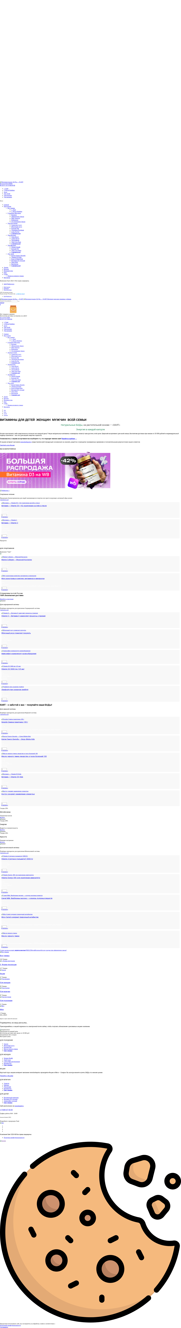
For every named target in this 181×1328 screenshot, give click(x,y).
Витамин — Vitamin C (9, 523)
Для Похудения (12, 223)
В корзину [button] (4, 517)
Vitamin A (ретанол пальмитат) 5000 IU (17, 859)
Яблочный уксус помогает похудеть (16, 633)
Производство (8, 271)
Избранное (14, 220)
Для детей (7, 193)
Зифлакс (6, 1085)
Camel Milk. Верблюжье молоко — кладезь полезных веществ (26, 898)
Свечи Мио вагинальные (12, 1061)
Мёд (2, 1010)
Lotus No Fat (15, 232)
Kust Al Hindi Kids (17, 259)
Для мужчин (8, 195)
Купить (2, 817)
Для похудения (6, 1001)
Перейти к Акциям (6, 1076)
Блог (5, 272)
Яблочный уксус (16, 227)
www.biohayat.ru (25, 442)
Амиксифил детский (10, 1101)
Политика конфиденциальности (14, 1137)
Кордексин (14, 264)
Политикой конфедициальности (10, 1325)
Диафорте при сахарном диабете (14, 690)
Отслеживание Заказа (18, 221)
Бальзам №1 (7, 1088)
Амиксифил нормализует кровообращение (18, 654)
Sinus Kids (14, 262)
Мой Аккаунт (15, 218)
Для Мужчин (12, 235)
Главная (6, 205)
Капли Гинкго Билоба (18, 255)
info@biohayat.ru (9, 284)
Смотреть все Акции (7, 445)
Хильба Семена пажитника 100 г (14, 722)
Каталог (6, 269)
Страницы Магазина (14, 213)
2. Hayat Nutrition (9, 190)
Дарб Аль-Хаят (16, 242)
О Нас (6, 274)
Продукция (7, 206)
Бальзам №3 (15, 249)
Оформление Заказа (17, 216)
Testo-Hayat (15, 237)
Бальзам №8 (15, 228)
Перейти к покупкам (6, 599)
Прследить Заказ (8, 290)
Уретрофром (15, 240)
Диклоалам (7, 1087)
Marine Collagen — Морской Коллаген (16, 560)
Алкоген (6, 1083)
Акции (5, 192)
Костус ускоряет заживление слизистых (18, 794)
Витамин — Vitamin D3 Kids (12, 777)
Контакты (7, 277)
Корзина (14, 215)
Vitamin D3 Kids (16, 257)
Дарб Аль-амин (16, 250)
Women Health (15, 247)
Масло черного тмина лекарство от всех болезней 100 (24, 756)
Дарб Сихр (7, 1060)
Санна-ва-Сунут (16, 225)
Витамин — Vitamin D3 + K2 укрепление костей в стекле (24, 506)
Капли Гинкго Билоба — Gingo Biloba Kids (18, 739)
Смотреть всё (4, 500)
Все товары (11, 208)
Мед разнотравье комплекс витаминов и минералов (22, 579)
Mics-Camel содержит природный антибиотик (20, 917)
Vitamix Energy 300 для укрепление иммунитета (20, 878)
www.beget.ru (19, 1106)
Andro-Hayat (15, 238)
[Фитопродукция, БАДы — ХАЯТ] (11, 182)
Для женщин (8, 197)
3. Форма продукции (8, 965)
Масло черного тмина (10, 936)
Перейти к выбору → (69, 439)
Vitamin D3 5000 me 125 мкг (12, 669)
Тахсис (6, 1044)
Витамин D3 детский (18, 260)
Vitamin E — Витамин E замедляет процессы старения (23, 616)
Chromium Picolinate (17, 230)
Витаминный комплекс (11, 1097)
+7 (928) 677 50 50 (6, 1110)
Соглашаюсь (4, 1327)
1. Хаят (6, 188)
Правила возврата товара (16, 276)
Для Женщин (12, 245)
